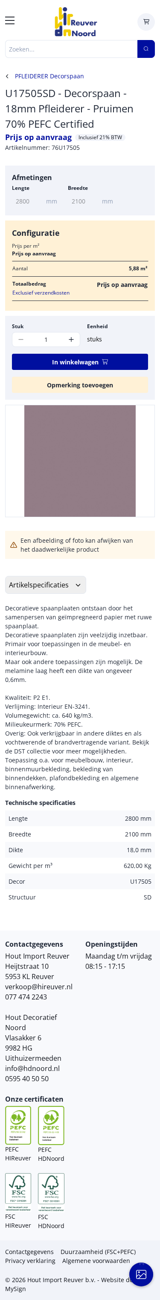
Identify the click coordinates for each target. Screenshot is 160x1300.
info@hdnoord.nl (32, 1068)
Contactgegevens (29, 1252)
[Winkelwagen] (146, 22)
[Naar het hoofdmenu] (10, 22)
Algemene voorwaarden (96, 1261)
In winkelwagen (75, 362)
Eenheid (97, 326)
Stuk (17, 326)
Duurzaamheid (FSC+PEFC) (98, 1252)
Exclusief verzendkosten (41, 292)
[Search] (146, 49)
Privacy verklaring (30, 1261)
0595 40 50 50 (27, 1078)
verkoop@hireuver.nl (39, 986)
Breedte (78, 188)
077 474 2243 (26, 997)
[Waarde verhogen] (71, 339)
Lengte (20, 188)
